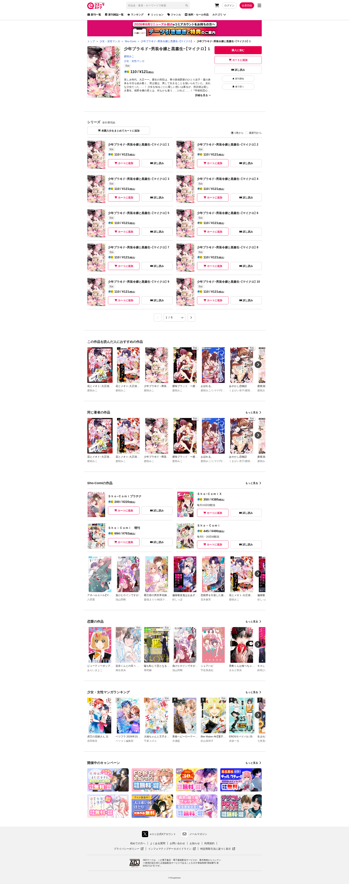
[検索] (187, 5)
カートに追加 (240, 59)
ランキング (137, 14)
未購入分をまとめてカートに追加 (120, 130)
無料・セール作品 (198, 14)
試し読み (240, 69)
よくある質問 (157, 843)
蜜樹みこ (129, 56)
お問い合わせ (177, 843)
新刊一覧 (96, 14)
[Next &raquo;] (191, 318)
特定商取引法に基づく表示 (217, 849)
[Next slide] (258, 364)
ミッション (157, 14)
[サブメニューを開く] (259, 5)
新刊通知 (239, 78)
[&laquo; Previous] (158, 318)
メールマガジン (198, 834)
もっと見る (251, 412)
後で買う (239, 86)
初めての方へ (137, 843)
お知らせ (195, 843)
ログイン (229, 5)
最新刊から (255, 132)
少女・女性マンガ (134, 61)
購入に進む (238, 50)
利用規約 (209, 843)
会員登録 (247, 5)
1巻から (239, 132)
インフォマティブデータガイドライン (169, 849)
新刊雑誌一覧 (116, 14)
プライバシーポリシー (129, 849)
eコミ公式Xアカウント (160, 835)
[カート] (216, 5)
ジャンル (176, 14)
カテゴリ (217, 14)
